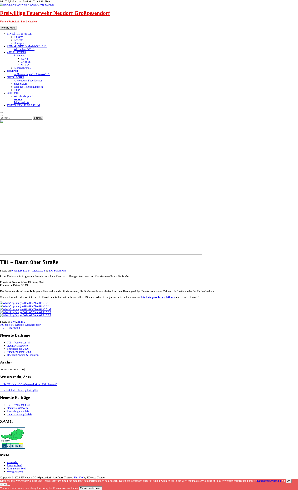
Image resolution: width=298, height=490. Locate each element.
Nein (3, 484)
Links (17, 89)
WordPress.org (15, 471)
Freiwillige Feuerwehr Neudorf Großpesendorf (55, 13)
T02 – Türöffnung (10, 327)
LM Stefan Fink (57, 270)
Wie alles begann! (23, 96)
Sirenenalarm (21, 83)
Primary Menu (8, 27)
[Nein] (8, 485)
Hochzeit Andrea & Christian (23, 354)
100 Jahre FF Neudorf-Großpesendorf (20, 324)
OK (288, 481)
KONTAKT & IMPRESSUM (23, 105)
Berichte (18, 39)
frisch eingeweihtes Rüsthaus (158, 297)
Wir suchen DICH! (24, 49)
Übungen (19, 43)
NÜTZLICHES (15, 77)
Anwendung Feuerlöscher (28, 80)
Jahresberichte (21, 102)
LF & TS (26, 61)
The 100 (78, 477)
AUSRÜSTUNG (16, 52)
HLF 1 (24, 58)
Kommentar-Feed (16, 468)
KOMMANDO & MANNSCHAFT (27, 46)
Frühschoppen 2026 (18, 348)
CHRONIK (13, 92)
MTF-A (25, 64)
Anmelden (12, 462)
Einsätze (18, 36)
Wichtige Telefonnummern (28, 86)
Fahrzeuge (19, 55)
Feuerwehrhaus (22, 67)
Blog (13, 321)
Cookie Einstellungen (90, 488)
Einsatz (21, 321)
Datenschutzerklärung (269, 480)
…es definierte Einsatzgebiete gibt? (19, 390)
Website (18, 99)
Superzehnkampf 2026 (19, 351)
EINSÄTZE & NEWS (19, 33)
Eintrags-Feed (14, 465)
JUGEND (12, 71)
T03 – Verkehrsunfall (18, 342)
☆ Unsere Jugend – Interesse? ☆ (32, 74)
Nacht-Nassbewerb (17, 345)
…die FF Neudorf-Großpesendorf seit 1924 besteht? (28, 384)
